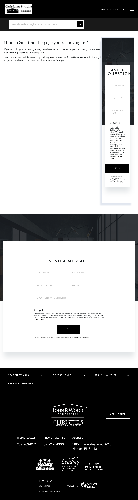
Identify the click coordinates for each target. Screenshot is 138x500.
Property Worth (19, 384)
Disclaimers (44, 486)
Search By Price (106, 375)
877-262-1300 (54, 444)
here (51, 57)
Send (117, 168)
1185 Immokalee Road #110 (92, 446)
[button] (80, 24)
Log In (115, 10)
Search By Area (19, 375)
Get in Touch (118, 414)
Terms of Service (114, 182)
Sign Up (104, 10)
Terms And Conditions (49, 491)
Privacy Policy (118, 180)
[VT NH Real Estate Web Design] (89, 485)
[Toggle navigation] (132, 9)
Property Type (61, 375)
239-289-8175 (124, 9)
